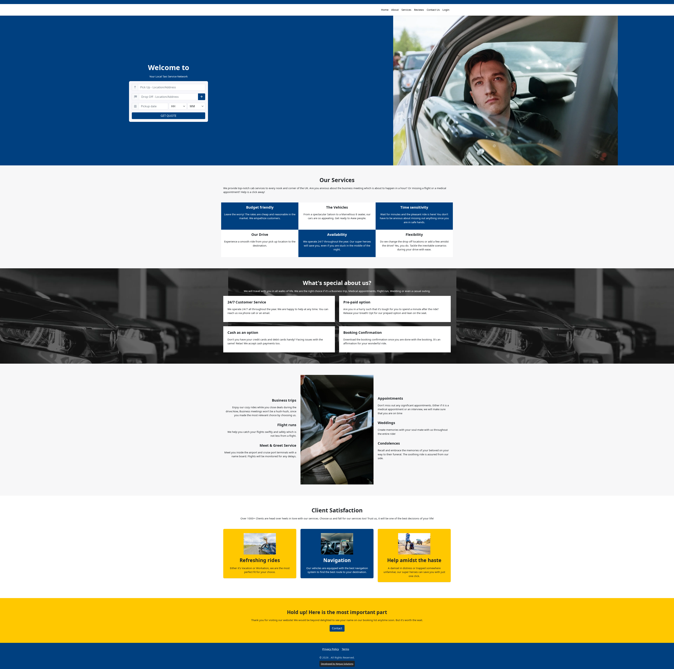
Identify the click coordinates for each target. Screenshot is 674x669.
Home (384, 9)
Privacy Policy (330, 649)
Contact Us (433, 9)
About (395, 9)
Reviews (419, 9)
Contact (337, 628)
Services (406, 9)
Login (445, 9)
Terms (345, 649)
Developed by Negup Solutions (337, 663)
